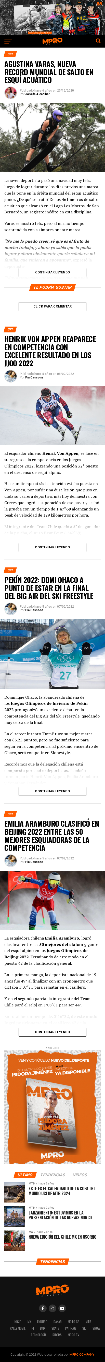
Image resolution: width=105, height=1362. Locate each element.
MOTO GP (74, 1321)
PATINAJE (70, 1328)
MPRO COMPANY (82, 1354)
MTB (88, 1321)
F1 (33, 1328)
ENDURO (42, 1321)
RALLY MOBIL (17, 1328)
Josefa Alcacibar (37, 94)
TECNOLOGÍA (38, 1334)
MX (29, 1321)
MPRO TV (73, 1334)
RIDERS (57, 1334)
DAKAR (58, 1321)
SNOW (96, 1328)
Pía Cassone (34, 377)
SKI (84, 1328)
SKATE (55, 1328)
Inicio (17, 1321)
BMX (42, 1328)
